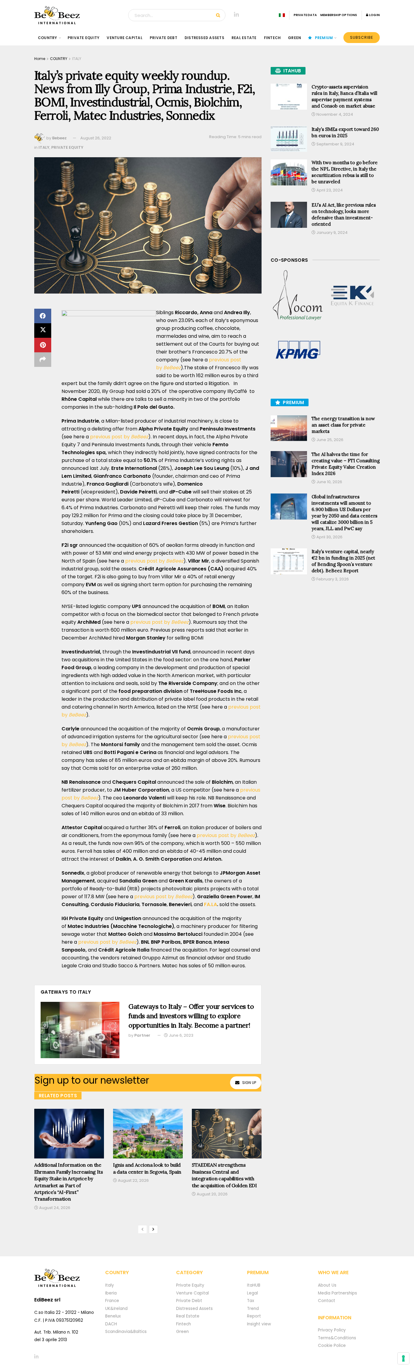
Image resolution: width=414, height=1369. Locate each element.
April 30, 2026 (329, 537)
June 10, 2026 (329, 482)
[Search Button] (219, 15)
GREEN (294, 37)
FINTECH (272, 37)
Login (374, 15)
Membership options (338, 15)
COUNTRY (47, 37)
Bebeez (59, 138)
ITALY (76, 58)
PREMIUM (324, 37)
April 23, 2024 (329, 190)
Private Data (305, 15)
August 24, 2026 (54, 1208)
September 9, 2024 (335, 144)
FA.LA (210, 904)
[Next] (153, 1229)
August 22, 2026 (133, 1180)
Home (39, 58)
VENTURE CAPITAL (124, 37)
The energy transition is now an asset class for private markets (343, 425)
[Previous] (142, 1229)
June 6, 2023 (180, 1035)
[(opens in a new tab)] (298, 295)
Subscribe (361, 37)
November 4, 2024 (334, 114)
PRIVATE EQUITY (83, 37)
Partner (142, 1035)
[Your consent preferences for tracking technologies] (403, 1358)
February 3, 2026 (332, 579)
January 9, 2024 (332, 232)
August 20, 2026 (212, 1194)
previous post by (119, 436)
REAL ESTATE (244, 37)
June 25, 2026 (329, 440)
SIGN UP (249, 1082)
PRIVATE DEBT (163, 37)
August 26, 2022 (95, 138)
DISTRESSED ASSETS (204, 37)
